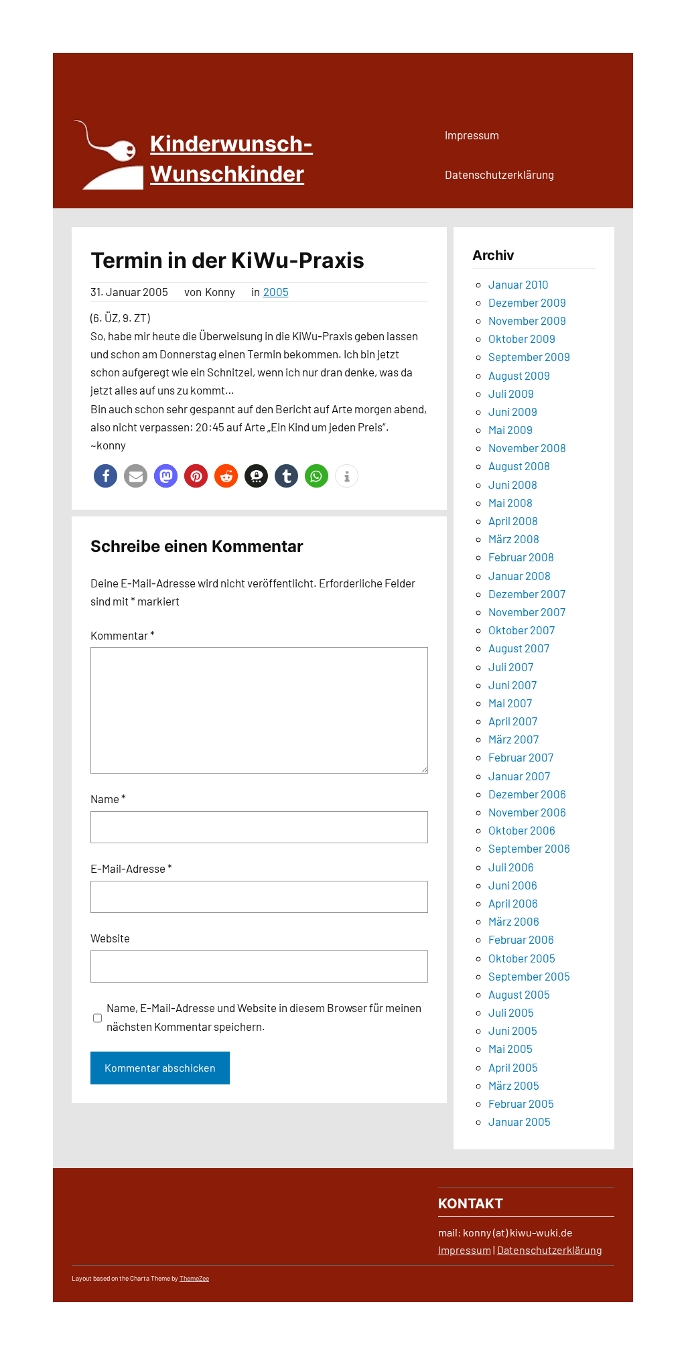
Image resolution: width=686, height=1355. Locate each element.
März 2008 (513, 538)
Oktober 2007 (521, 629)
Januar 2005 (519, 1121)
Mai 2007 (510, 702)
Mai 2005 (510, 1048)
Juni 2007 (512, 684)
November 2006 (527, 811)
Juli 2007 (510, 666)
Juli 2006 (511, 866)
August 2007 (518, 647)
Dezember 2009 (527, 302)
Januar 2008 (519, 575)
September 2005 (529, 976)
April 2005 (513, 1067)
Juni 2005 (512, 1030)
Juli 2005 (511, 1012)
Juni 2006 (512, 885)
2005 (276, 291)
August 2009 (519, 375)
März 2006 (513, 921)
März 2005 (513, 1085)
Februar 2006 (521, 939)
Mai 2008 (510, 502)
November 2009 (527, 320)
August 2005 (519, 994)
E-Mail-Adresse (131, 868)
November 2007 (526, 611)
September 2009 (529, 356)
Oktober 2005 (521, 958)
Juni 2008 (512, 484)
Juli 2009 (511, 393)
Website (110, 937)
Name (108, 798)
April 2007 (512, 720)
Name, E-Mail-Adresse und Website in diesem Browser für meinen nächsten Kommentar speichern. (264, 1016)
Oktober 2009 (521, 338)
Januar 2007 (519, 775)
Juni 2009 (512, 411)
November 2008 (527, 447)
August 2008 (519, 465)
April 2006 (513, 903)
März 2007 (513, 738)
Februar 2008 (521, 556)
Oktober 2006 (521, 830)
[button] (105, 476)
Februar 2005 (521, 1103)
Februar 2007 (520, 757)
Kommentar (122, 635)
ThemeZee (194, 1278)
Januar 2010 (518, 284)
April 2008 (513, 520)
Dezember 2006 (527, 793)
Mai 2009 (510, 429)
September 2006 (529, 848)
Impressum (464, 1249)
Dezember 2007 (526, 593)
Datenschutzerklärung (549, 1249)
